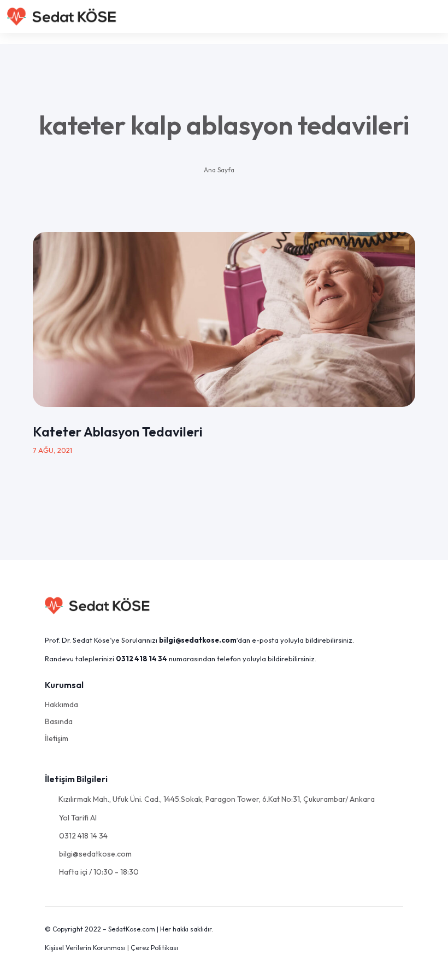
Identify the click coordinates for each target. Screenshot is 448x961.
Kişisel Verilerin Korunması (85, 947)
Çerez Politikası (154, 947)
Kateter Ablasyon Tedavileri (118, 431)
